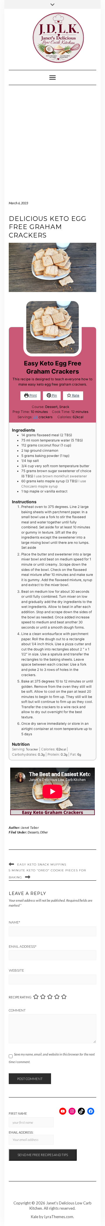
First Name (18, 1113)
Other (44, 832)
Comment (17, 1010)
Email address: (21, 1132)
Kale (34, 1216)
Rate (75, 395)
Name (14, 922)
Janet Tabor (30, 827)
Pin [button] (54, 395)
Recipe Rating (20, 997)
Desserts (33, 832)
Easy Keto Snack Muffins (41, 864)
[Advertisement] (52, 140)
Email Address (22, 946)
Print (33, 395)
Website (16, 970)
